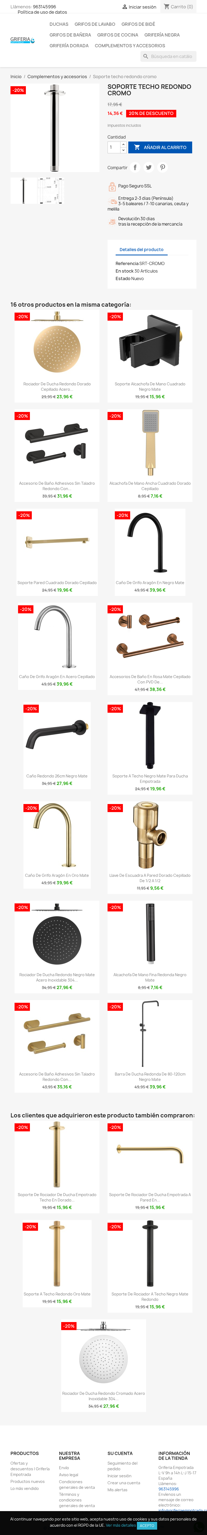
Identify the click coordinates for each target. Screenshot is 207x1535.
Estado (123, 278)
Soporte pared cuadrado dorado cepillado (57, 582)
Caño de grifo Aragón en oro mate (57, 875)
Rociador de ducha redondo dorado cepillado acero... (57, 386)
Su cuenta (120, 1453)
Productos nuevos (28, 1481)
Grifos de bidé (138, 24)
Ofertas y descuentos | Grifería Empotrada (30, 1469)
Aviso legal (68, 1474)
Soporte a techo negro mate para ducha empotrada (150, 778)
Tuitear (148, 167)
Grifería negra (162, 35)
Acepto (147, 1525)
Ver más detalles (121, 1525)
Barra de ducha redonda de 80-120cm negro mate (150, 1076)
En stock (125, 271)
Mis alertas (117, 1489)
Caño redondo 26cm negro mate (57, 776)
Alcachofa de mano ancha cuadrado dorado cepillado (150, 486)
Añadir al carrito (160, 147)
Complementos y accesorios (130, 46)
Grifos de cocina (117, 35)
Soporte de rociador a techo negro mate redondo (150, 1296)
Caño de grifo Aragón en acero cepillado (57, 676)
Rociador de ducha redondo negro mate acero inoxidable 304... (57, 977)
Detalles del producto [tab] (142, 249)
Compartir (135, 167)
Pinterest (162, 167)
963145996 (44, 7)
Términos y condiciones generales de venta (77, 1500)
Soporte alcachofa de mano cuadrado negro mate (150, 386)
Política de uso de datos (42, 12)
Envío (64, 1467)
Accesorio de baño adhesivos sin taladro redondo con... (57, 486)
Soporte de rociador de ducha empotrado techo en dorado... (57, 1197)
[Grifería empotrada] (23, 40)
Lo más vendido (25, 1488)
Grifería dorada (69, 46)
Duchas (59, 24)
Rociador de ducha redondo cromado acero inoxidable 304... (103, 1396)
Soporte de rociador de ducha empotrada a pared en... (150, 1197)
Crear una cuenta (124, 1482)
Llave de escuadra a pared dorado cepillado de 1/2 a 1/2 (150, 878)
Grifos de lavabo (95, 24)
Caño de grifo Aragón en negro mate (150, 582)
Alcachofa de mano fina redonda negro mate (150, 977)
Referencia (127, 263)
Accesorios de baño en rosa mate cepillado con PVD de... (150, 679)
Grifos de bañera (70, 35)
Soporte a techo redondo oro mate (57, 1294)
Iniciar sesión (120, 1475)
